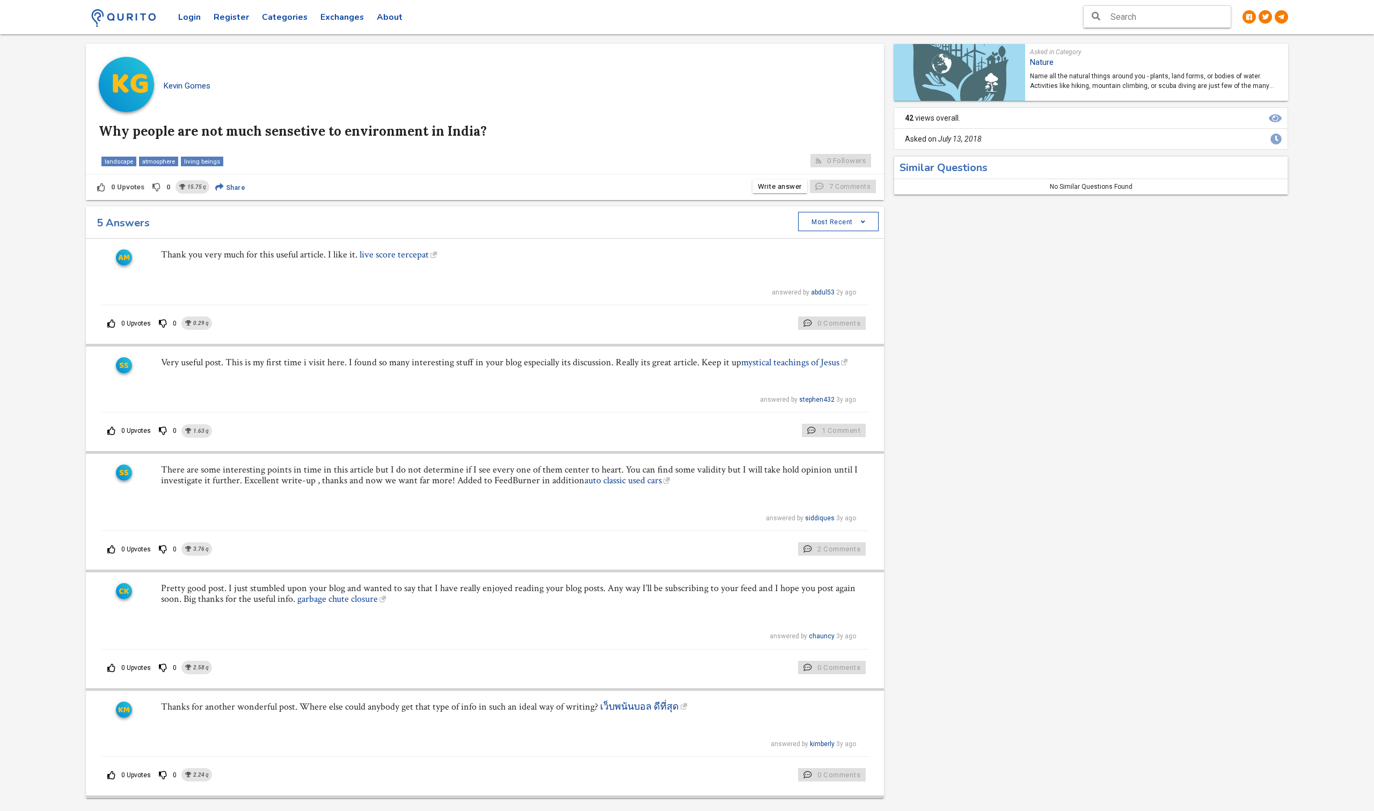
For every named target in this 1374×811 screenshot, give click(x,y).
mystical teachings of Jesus (790, 362)
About (390, 17)
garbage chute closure (337, 599)
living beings (202, 161)
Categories (285, 17)
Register (231, 17)
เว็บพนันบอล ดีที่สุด (639, 707)
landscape (119, 161)
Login (189, 17)
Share (234, 187)
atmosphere (158, 161)
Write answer (780, 186)
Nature (1042, 62)
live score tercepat (394, 254)
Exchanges (342, 17)
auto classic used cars (623, 480)
